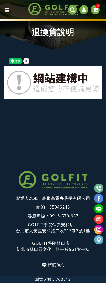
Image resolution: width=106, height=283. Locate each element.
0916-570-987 (64, 216)
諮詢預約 (56, 264)
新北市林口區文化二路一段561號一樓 (53, 249)
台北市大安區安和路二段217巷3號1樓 (53, 231)
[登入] (84, 9)
